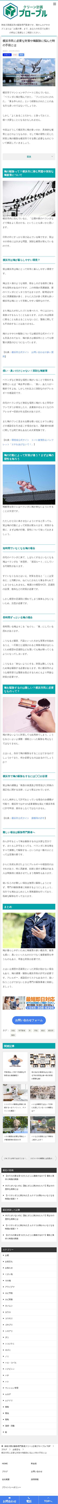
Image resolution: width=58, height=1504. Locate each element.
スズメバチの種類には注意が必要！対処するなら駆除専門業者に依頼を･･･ (43, 1158)
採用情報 (35, 1479)
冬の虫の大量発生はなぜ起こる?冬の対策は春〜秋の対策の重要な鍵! (42, 1075)
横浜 (43, 1031)
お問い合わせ (36, 1471)
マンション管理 (11, 1388)
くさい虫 (9, 1274)
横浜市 (50, 1031)
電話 (29, 1501)
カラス (8, 1312)
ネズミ (8, 1350)
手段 (36, 1031)
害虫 (7, 1413)
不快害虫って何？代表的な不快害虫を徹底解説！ (15, 1073)
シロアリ (9, 1331)
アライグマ (10, 1287)
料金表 (34, 1463)
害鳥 (21, 55)
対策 (13, 1031)
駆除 (13, 1035)
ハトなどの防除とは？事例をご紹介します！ (42, 1138)
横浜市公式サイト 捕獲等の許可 (28, 818)
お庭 (7, 1255)
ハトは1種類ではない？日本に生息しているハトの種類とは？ (42, 1107)
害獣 (7, 1407)
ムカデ (8, 1394)
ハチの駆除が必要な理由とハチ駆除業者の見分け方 (15, 1138)
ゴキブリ (9, 1325)
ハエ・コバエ (10, 1363)
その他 (8, 1280)
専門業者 (21, 1031)
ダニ (7, 1337)
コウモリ (9, 1318)
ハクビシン (10, 1369)
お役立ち (7, 55)
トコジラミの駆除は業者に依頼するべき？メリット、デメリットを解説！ (15, 1107)
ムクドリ (9, 1400)
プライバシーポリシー (11, 1487)
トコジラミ (10, 1344)
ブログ (5, 1471)
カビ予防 (9, 1293)
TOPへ (48, 1501)
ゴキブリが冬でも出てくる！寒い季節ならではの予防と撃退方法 (16, 1158)
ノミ (7, 1356)
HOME (5, 1463)
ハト (15, 55)
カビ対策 (9, 1299)
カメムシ (9, 1306)
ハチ (7, 1375)
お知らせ (9, 1268)
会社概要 (6, 1479)
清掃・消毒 (10, 1426)
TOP (27, 1446)
